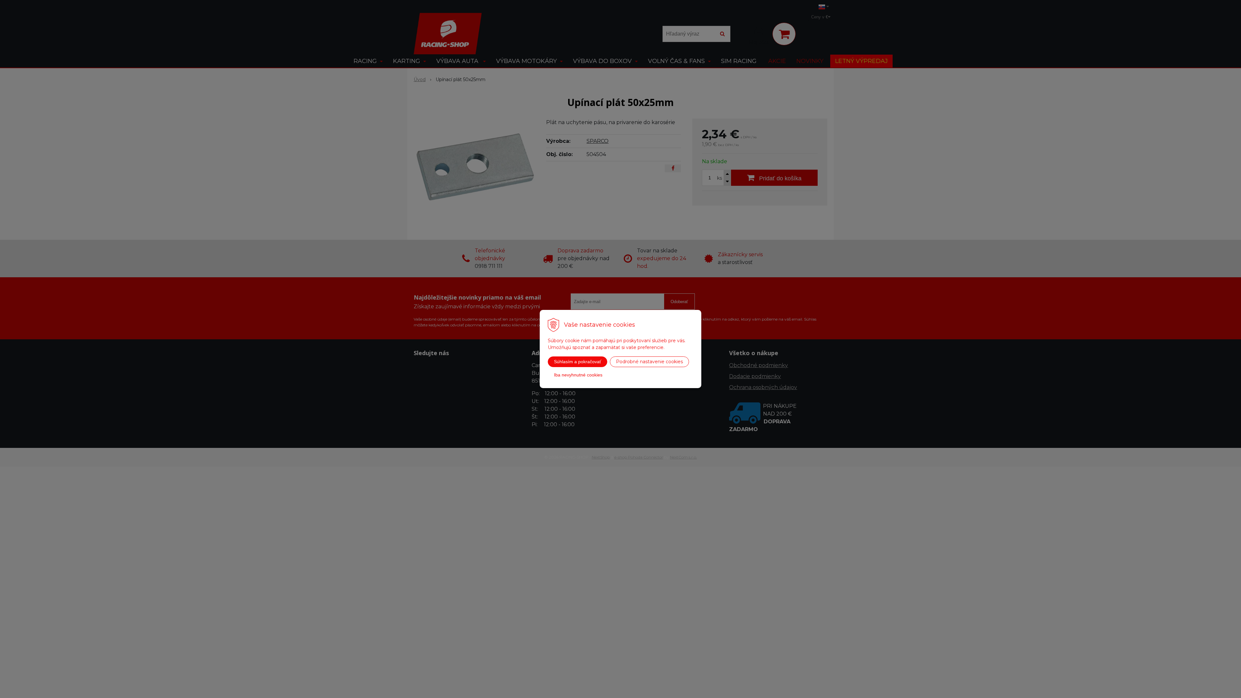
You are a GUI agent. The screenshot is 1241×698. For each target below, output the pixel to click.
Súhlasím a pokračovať (577, 361)
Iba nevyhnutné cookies (578, 374)
